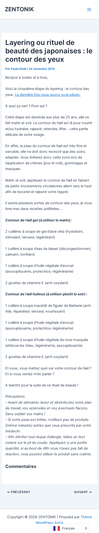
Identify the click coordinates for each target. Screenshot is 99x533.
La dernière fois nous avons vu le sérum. (47, 95)
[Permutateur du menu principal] (89, 10)
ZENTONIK (19, 9)
